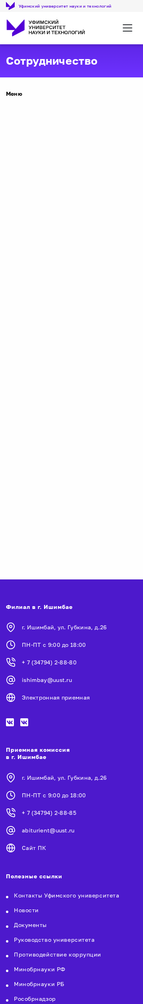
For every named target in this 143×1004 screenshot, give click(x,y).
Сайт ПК (34, 847)
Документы (30, 924)
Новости (26, 910)
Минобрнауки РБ (39, 983)
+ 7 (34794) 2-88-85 (49, 812)
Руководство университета (54, 939)
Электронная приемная (56, 697)
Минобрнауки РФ (40, 969)
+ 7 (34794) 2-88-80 (49, 662)
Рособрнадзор (35, 998)
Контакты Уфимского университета (66, 895)
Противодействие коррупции (57, 954)
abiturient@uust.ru (48, 830)
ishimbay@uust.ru (47, 679)
